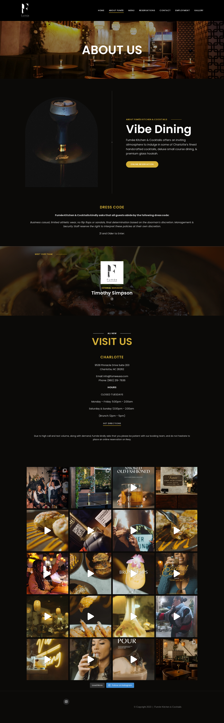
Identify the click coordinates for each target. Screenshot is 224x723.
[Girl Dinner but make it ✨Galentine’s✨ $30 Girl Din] (176, 616)
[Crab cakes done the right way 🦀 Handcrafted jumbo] (47, 530)
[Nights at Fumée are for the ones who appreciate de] (47, 616)
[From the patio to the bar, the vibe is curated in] (90, 487)
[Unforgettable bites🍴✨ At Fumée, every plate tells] (90, 573)
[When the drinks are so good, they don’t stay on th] (47, 659)
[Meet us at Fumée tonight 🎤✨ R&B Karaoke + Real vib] (90, 530)
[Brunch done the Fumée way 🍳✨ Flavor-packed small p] (90, 616)
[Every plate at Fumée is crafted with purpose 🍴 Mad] (176, 530)
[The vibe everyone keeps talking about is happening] (47, 573)
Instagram (112, 299)
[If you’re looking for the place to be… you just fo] (176, 659)
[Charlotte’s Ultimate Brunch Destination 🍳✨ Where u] (133, 530)
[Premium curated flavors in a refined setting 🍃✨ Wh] (133, 616)
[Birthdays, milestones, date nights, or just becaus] (47, 487)
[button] (142, 164)
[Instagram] (66, 702)
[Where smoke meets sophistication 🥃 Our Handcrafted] (133, 487)
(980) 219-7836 (116, 380)
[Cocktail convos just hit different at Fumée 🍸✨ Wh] (176, 573)
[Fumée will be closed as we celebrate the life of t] (176, 487)
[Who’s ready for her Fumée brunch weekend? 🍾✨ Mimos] (133, 573)
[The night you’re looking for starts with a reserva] (90, 659)
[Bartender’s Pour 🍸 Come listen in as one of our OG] (133, 659)
